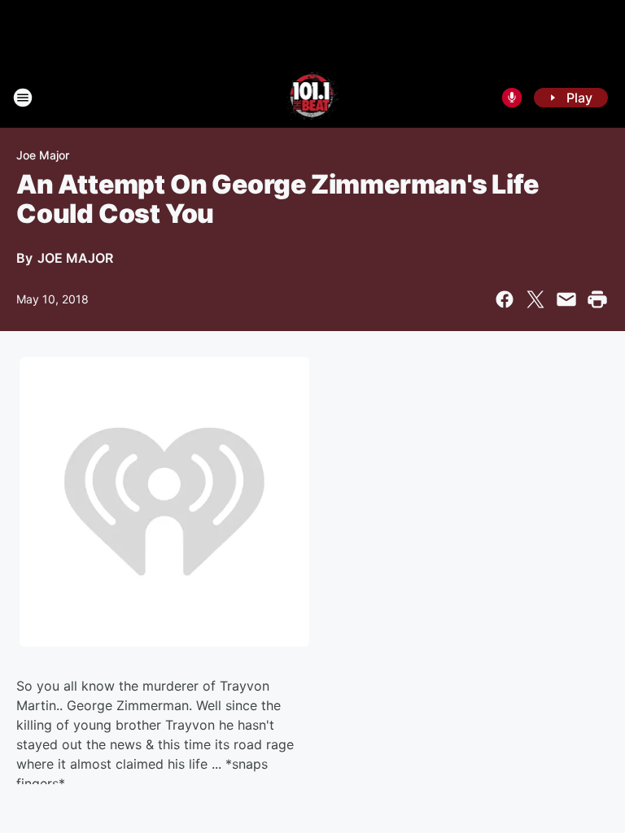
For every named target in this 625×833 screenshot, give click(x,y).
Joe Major (42, 155)
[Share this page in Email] (566, 299)
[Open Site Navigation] (23, 97)
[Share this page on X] (535, 299)
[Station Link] (312, 98)
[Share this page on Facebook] (504, 299)
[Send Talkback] (512, 97)
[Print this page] (597, 299)
